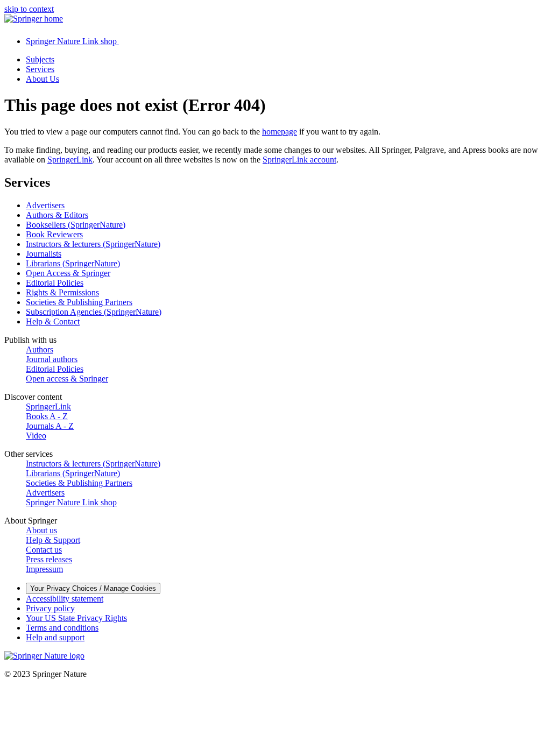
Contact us (44, 549)
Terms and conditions (62, 627)
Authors (39, 349)
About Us (42, 78)
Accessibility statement (64, 598)
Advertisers (45, 205)
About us (41, 530)
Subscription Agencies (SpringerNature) (93, 311)
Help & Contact (53, 321)
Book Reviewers (54, 234)
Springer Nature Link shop (71, 502)
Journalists (43, 253)
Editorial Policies (54, 282)
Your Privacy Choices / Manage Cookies (93, 588)
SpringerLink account (299, 159)
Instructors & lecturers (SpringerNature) (93, 244)
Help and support (55, 637)
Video (36, 435)
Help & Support (53, 540)
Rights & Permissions (62, 292)
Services (40, 69)
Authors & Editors (57, 215)
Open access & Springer (67, 378)
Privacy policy (50, 608)
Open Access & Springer (68, 273)
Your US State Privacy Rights (76, 618)
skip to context (29, 8)
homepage (279, 131)
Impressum (44, 569)
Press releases (49, 559)
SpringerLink (70, 159)
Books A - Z (47, 416)
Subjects (40, 59)
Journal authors (51, 359)
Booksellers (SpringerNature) (75, 224)
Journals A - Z (50, 425)
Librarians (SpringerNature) (73, 263)
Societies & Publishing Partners (79, 302)
